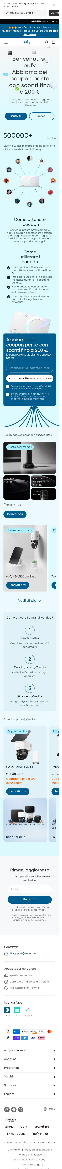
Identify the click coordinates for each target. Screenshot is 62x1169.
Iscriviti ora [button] (15, 514)
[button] (53, 5)
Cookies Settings (30, 1165)
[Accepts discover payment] (33, 1031)
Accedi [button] (41, 116)
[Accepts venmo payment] (25, 1037)
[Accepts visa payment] (33, 1037)
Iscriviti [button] (16, 116)
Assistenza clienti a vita (24, 988)
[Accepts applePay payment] (25, 1031)
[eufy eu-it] (26, 42)
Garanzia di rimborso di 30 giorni (30, 982)
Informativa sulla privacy (29, 1160)
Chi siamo (14, 1150)
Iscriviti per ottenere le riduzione (30, 378)
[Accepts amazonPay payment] (8, 1031)
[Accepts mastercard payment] (49, 1031)
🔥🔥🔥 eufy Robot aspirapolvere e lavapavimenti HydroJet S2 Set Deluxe (30, 31)
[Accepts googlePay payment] (41, 1031)
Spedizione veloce (21, 976)
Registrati (29, 899)
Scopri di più (14, 837)
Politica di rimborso (30, 1155)
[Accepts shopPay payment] (16, 1037)
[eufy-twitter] (20, 1109)
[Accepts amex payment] (16, 1031)
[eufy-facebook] (14, 1109)
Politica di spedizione (38, 1150)
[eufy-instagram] (7, 1109)
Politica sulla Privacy (30, 389)
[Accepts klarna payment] (41, 1037)
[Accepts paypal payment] (8, 1037)
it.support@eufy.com (23, 953)
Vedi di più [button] (27, 600)
